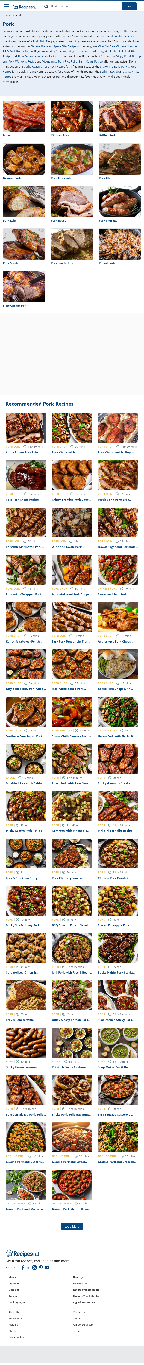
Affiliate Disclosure (83, 1324)
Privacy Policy (16, 1337)
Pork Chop (106, 178)
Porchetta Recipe (124, 36)
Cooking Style (17, 1302)
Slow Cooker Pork (15, 305)
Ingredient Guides (84, 1302)
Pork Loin (9, 220)
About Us (14, 1312)
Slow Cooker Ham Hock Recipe (37, 56)
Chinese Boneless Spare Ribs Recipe (53, 46)
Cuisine (13, 1296)
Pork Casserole (61, 178)
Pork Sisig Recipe (43, 41)
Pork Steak (10, 263)
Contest (77, 1318)
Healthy (78, 1277)
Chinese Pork (60, 135)
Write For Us (15, 1318)
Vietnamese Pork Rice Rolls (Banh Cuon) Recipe (72, 61)
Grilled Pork (107, 135)
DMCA (12, 1331)
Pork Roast (58, 220)
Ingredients (16, 1283)
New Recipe (80, 1283)
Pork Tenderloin (62, 263)
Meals (12, 1277)
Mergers (13, 1324)
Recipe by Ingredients (86, 1289)
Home (6, 15)
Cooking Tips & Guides (86, 1296)
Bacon (7, 135)
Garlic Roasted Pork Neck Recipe (44, 66)
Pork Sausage (108, 220)
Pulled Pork (107, 263)
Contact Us (79, 1312)
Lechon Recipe (109, 71)
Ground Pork (12, 178)
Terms (76, 1331)
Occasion (14, 1289)
